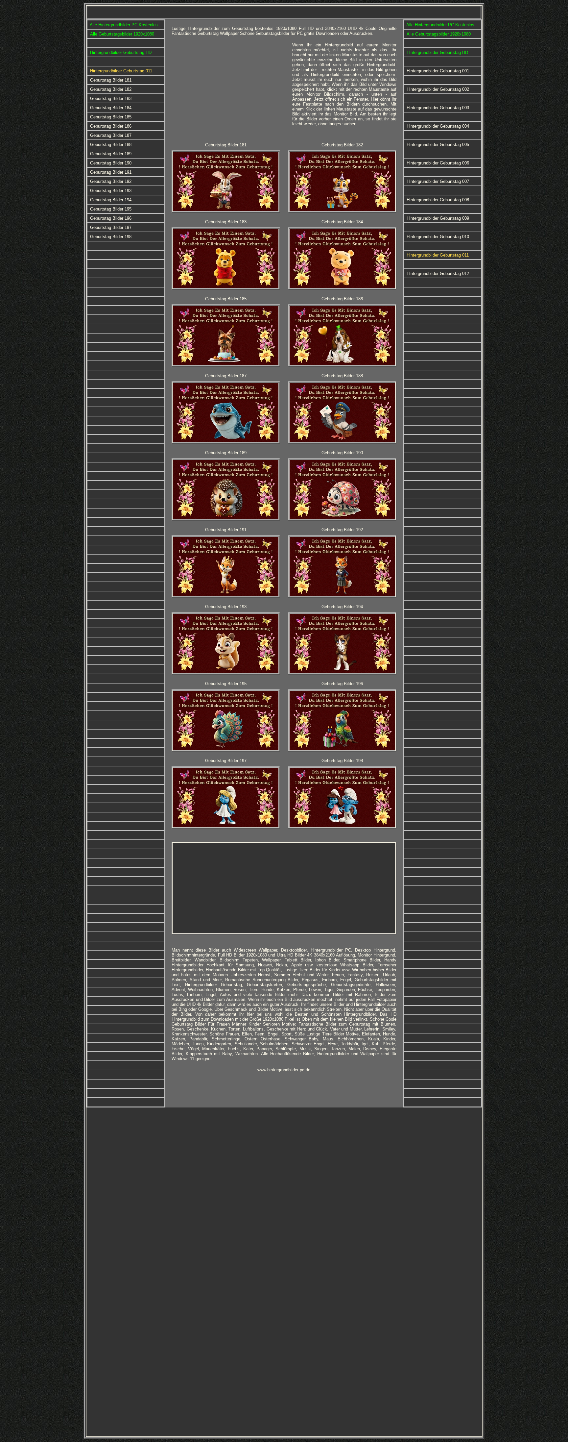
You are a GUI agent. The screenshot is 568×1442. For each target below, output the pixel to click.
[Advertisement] (229, 88)
